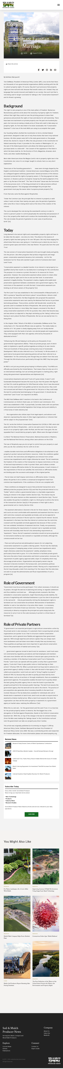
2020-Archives (35, 886)
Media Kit (47, 1035)
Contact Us (35, 1046)
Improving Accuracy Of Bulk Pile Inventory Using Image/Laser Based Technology (45, 890)
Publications (6, 1051)
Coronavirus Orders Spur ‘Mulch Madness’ (44, 936)
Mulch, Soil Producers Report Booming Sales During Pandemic (17, 984)
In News (5, 981)
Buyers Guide (35, 1049)
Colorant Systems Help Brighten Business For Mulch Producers (31, 774)
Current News (7, 1046)
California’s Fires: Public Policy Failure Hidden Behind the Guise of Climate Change (35, 760)
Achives (5, 1049)
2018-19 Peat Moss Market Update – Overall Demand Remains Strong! (33, 751)
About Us (46, 1031)
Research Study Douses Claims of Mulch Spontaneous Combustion (32, 743)
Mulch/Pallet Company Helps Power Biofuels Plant (17, 937)
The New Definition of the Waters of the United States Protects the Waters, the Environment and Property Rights (44, 983)
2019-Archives (6, 886)
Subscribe (47, 1033)
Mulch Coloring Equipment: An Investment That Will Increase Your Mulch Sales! (34, 767)
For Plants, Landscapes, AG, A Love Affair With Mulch (16, 890)
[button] (58, 5)
